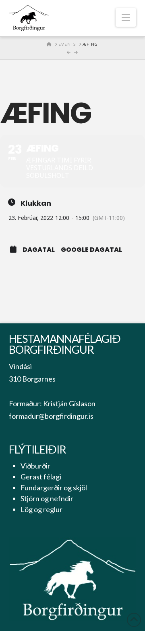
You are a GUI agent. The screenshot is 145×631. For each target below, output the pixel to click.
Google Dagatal (91, 249)
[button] (126, 17)
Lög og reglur (41, 509)
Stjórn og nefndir (47, 498)
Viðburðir (35, 465)
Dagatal (39, 249)
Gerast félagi (41, 476)
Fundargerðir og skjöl (54, 487)
